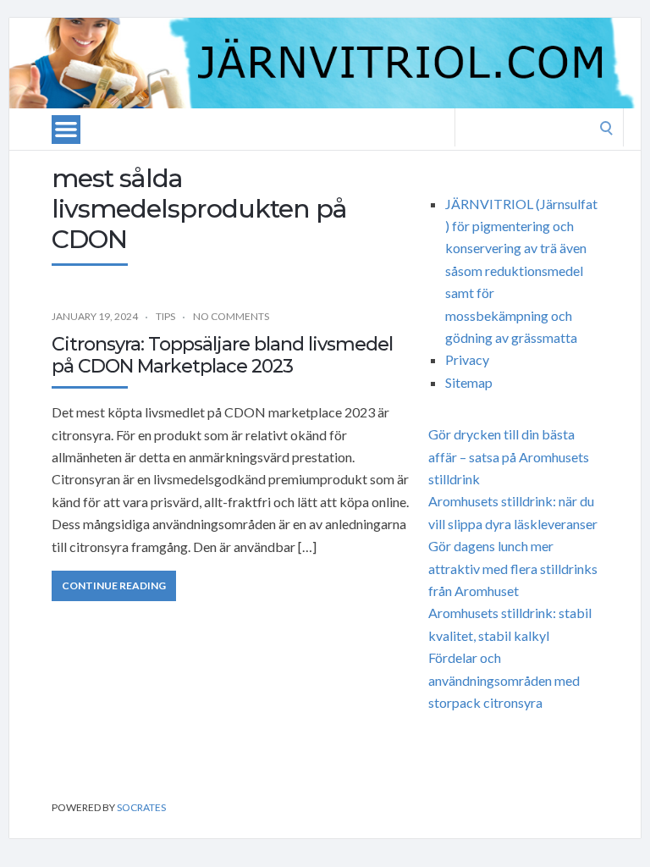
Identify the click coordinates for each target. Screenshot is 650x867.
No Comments (231, 316)
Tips (165, 316)
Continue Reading (114, 585)
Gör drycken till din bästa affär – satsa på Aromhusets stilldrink (508, 456)
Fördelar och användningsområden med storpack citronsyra (504, 679)
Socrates (141, 807)
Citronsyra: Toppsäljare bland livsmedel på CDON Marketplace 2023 (222, 355)
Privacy (467, 359)
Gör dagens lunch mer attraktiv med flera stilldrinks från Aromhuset (513, 568)
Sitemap (469, 382)
